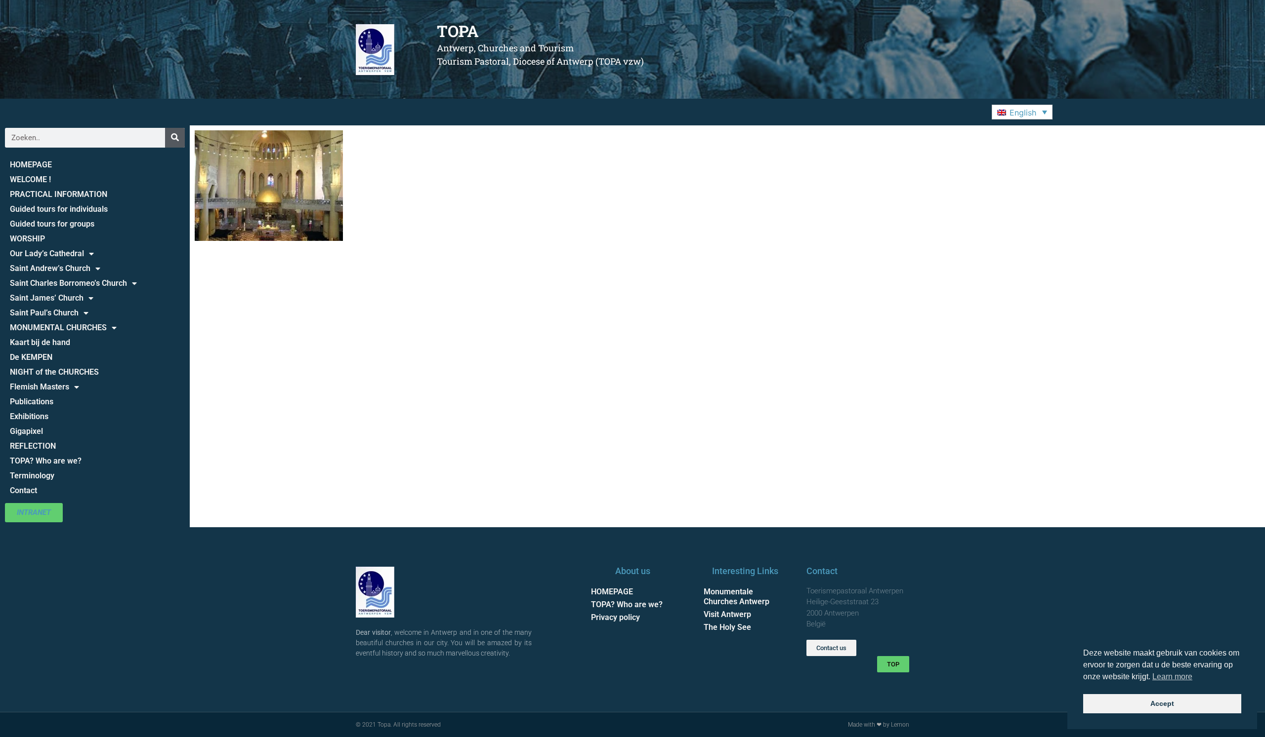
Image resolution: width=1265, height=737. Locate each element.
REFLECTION (33, 446)
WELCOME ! (30, 179)
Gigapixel (26, 431)
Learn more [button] (1172, 676)
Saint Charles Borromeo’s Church (68, 283)
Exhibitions (29, 416)
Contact (23, 490)
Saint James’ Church (47, 298)
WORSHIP (27, 238)
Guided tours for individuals (59, 209)
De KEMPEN (31, 357)
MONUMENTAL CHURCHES (58, 327)
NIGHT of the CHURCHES (54, 372)
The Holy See (727, 627)
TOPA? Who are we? (46, 460)
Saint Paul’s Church (44, 312)
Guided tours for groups (52, 224)
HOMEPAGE (31, 164)
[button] (1022, 112)
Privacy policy (615, 617)
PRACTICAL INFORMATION (58, 194)
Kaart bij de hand (40, 342)
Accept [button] (1162, 703)
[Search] (175, 138)
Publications (31, 401)
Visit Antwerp (727, 614)
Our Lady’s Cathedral (47, 253)
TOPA (458, 30)
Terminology (32, 475)
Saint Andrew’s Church (50, 268)
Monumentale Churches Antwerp (736, 596)
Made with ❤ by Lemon (878, 724)
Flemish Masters (39, 386)
